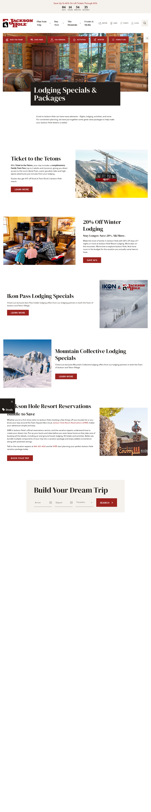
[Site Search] (145, 23)
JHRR (55, 446)
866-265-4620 (40, 446)
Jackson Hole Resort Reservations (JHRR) (70, 422)
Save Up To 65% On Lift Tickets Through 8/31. (76, 3)
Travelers (80, 502)
